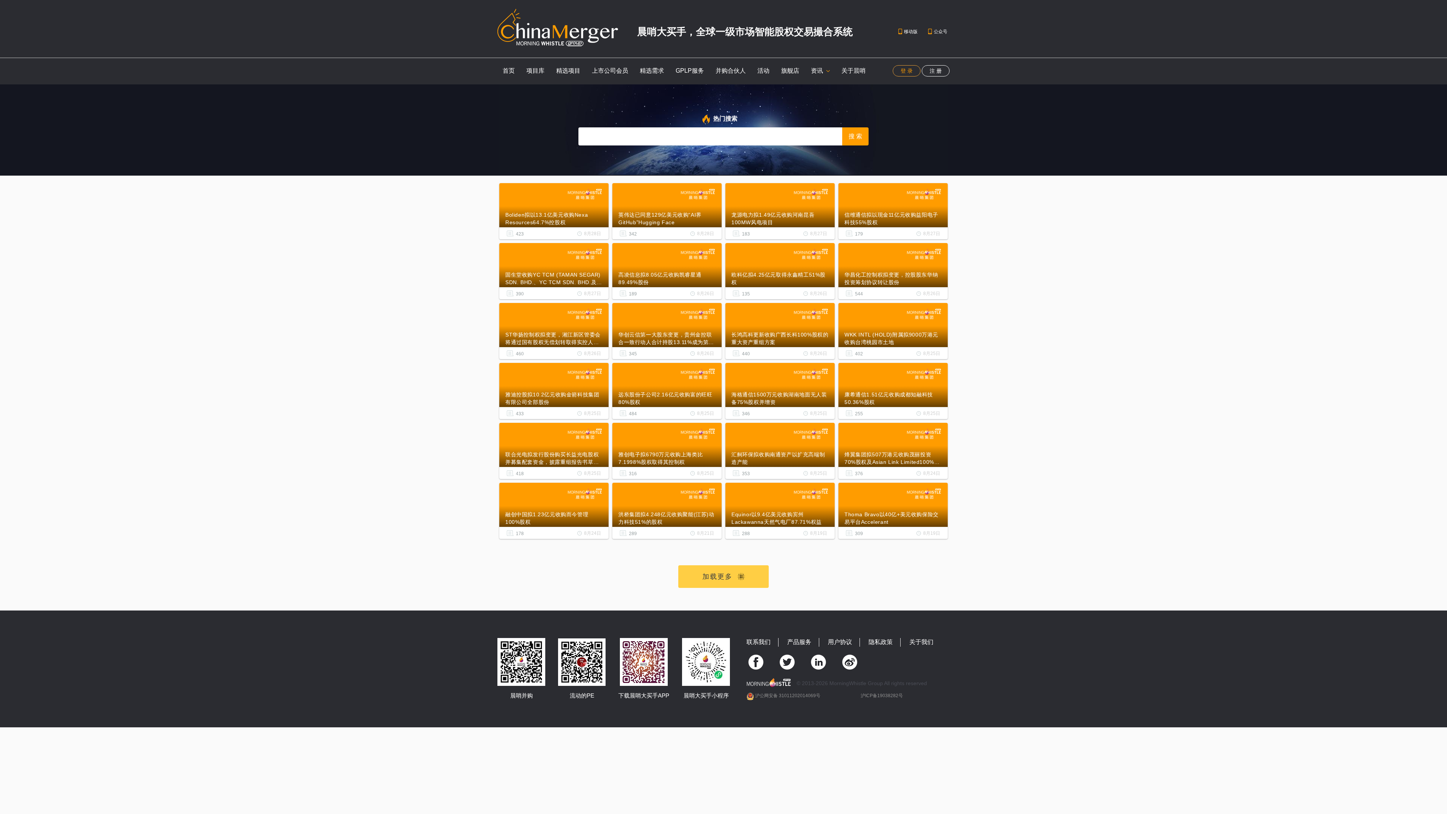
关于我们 (921, 642)
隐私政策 (881, 642)
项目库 (535, 70)
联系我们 (758, 642)
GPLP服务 (690, 70)
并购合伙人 (731, 70)
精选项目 (568, 70)
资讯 (817, 70)
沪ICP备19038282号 (882, 695)
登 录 (907, 71)
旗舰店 (790, 70)
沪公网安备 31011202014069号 (787, 695)
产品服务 (799, 642)
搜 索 (855, 136)
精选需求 (652, 70)
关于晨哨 (853, 70)
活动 (763, 70)
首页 (509, 70)
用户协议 (840, 642)
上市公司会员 (610, 70)
